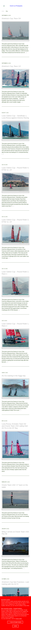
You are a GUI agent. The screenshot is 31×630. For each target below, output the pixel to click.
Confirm (15, 626)
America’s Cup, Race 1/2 (11, 66)
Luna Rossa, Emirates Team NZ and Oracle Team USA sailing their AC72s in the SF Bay (15, 426)
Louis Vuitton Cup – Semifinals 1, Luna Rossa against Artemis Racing (15, 117)
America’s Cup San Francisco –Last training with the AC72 (15, 583)
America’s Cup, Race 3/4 (11, 18)
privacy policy (19, 618)
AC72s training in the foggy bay (14, 376)
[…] (26, 52)
